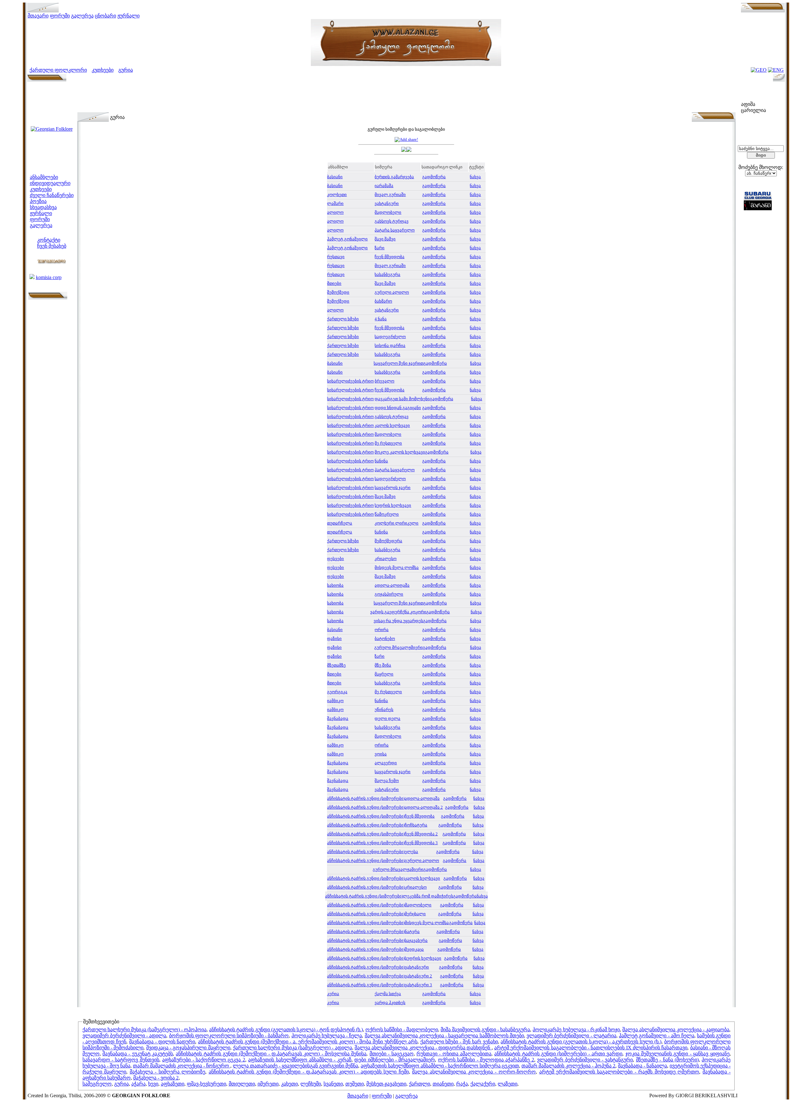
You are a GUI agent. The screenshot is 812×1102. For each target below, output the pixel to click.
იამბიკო (335, 700)
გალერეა (82, 15)
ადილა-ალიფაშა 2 (424, 807)
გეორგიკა (337, 691)
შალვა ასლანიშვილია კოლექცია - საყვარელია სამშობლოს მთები (444, 1035)
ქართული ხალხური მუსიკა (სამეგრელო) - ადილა (292, 1047)
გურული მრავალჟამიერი (398, 869)
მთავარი (38, 15)
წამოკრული (387, 514)
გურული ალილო (392, 292)
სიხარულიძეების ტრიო (350, 381)
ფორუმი (60, 15)
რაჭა (462, 1083)
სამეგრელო (97, 1083)
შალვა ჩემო (387, 780)
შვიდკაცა (414, 949)
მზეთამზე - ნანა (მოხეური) (667, 1059)
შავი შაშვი (385, 239)
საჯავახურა (416, 940)
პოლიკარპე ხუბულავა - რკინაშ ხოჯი (576, 1029)
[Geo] (759, 70)
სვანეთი (333, 1083)
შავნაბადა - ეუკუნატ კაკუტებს (137, 1053)
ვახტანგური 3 (418, 984)
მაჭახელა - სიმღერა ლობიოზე (167, 1071)
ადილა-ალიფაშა (392, 585)
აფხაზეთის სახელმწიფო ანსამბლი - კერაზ (299, 1059)
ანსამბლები (44, 177)
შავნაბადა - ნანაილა (642, 1065)
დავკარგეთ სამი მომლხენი (402, 398)
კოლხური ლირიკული (396, 523)
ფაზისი (334, 638)
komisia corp (49, 277)
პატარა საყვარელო (395, 230)
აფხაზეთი (172, 1083)
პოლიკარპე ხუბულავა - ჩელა (326, 1035)
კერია (333, 993)
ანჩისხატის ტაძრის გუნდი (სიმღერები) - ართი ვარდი (558, 1053)
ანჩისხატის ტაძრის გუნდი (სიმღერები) (366, 798)
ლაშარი (335, 203)
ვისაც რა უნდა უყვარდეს (398, 620)
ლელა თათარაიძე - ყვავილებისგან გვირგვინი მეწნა (295, 1065)
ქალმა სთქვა (388, 993)
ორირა (382, 629)
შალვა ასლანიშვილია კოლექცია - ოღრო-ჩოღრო (474, 1071)
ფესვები (335, 558)
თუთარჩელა (339, 523)
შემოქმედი (338, 292)
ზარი (379, 247)
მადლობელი (388, 212)
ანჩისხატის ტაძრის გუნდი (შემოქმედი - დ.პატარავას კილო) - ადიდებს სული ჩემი (309, 1071)
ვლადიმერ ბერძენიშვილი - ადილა (124, 1035)
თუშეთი (354, 1083)
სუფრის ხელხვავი (393, 505)
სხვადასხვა (43, 207)
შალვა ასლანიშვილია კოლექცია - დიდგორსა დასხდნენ (423, 1047)
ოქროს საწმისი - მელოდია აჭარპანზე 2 (486, 1059)
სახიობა (335, 585)
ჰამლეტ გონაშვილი (347, 239)
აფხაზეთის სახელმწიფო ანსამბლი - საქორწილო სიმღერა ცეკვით (440, 1065)
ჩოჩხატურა (416, 825)
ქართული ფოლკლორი (58, 70)
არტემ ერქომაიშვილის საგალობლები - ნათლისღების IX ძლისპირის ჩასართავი (590, 1047)
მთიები (334, 283)
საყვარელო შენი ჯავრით (398, 363)
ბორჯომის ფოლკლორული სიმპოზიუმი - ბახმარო (229, 1035)
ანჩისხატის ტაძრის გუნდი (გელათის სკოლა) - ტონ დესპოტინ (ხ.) (286, 1029)
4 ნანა (381, 318)
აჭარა (138, 1083)
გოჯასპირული (389, 594)
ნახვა (475, 176)
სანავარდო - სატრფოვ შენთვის (120, 1059)
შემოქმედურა (388, 540)
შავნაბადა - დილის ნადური (162, 1041)
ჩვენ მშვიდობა (389, 256)
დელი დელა (387, 718)
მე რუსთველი (388, 443)
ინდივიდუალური (50, 183)
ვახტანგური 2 (418, 976)
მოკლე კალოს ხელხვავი (400, 452)
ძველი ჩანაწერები (52, 195)
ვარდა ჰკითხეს (390, 1002)
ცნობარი (105, 15)
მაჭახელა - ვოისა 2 (156, 1077)
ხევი (153, 1083)
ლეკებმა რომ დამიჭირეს (428, 896)
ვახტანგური (387, 203)
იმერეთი (268, 1083)
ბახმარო (383, 301)
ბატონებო (385, 638)
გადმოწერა (434, 176)
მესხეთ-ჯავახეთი (386, 1083)
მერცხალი (415, 913)
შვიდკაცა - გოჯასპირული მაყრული (188, 1047)
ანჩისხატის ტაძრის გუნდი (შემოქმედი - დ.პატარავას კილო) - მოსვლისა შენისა (271, 1053)
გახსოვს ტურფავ (392, 221)
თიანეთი (443, 1083)
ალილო (335, 212)
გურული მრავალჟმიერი (398, 647)
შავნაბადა (337, 718)
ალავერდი (386, 762)
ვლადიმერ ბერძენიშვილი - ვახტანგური (585, 1059)
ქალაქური (482, 1083)
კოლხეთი (337, 194)
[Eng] (776, 70)
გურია (125, 70)
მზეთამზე (336, 665)
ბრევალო (384, 381)
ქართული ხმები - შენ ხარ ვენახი (459, 1041)
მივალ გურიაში (390, 194)
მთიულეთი (242, 1083)
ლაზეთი (507, 1083)
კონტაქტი (48, 240)
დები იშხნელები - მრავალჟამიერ (394, 1059)
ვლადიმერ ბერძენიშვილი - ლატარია (571, 1035)
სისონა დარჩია (390, 345)
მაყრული (384, 674)
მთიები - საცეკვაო (392, 1053)
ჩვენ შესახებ (51, 246)
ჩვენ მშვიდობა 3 (421, 842)
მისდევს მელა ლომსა (397, 567)
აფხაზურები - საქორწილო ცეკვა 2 (203, 1059)
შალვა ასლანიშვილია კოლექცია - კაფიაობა (675, 1029)
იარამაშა (384, 185)
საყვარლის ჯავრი (392, 487)
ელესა (411, 851)
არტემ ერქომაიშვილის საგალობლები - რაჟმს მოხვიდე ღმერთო (619, 1071)
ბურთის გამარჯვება (394, 176)
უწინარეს (384, 709)
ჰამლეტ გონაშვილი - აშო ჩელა (656, 1035)
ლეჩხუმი (310, 1083)
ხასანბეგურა (387, 274)
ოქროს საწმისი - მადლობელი (401, 1029)
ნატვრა (412, 931)
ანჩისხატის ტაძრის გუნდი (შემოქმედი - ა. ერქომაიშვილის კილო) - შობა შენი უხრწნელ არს (307, 1041)
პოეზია (38, 201)
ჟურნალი (128, 15)
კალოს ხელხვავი (392, 425)
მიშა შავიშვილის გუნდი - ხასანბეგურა (485, 1029)
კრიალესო (385, 558)
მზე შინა (383, 665)
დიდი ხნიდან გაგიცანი (398, 407)
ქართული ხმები (343, 318)
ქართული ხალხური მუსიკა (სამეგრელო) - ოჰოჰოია (144, 1029)
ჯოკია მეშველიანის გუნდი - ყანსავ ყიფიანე (677, 1053)
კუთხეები (103, 70)
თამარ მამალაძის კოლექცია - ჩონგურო (181, 1065)
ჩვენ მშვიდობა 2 (421, 833)
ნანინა (381, 461)
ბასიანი (335, 176)
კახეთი (289, 1083)
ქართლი (419, 1083)
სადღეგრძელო (390, 336)
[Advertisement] (406, 98)
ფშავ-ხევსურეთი (206, 1083)
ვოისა (381, 754)
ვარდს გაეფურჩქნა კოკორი (398, 612)
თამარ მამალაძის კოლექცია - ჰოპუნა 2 (568, 1065)
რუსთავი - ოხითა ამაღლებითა (453, 1053)
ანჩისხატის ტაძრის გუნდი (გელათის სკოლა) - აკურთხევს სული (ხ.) (581, 1041)
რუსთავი (335, 256)
